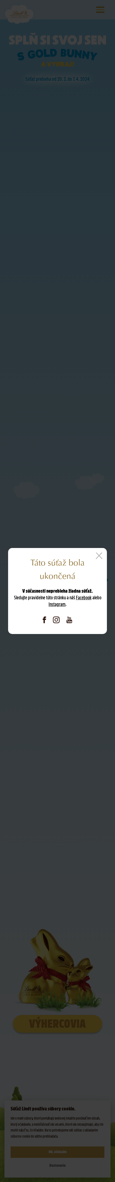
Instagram (57, 604)
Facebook (84, 597)
